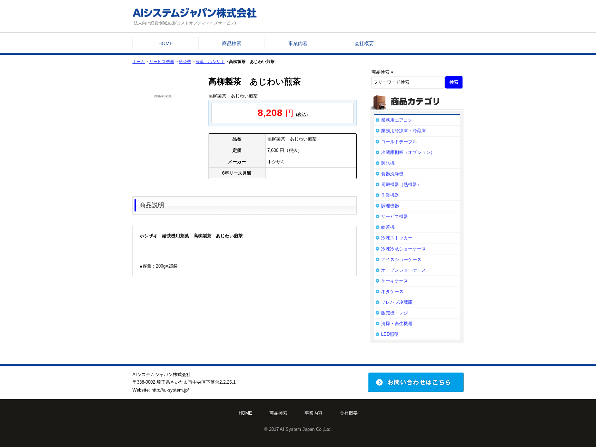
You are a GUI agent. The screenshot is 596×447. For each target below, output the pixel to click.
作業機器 (390, 195)
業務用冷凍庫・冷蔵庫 (403, 130)
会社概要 (364, 43)
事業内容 (298, 43)
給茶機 (185, 61)
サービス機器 (161, 61)
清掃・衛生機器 (397, 323)
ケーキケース (394, 280)
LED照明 (390, 334)
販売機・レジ (394, 312)
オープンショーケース (403, 270)
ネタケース (392, 291)
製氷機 (388, 163)
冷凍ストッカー (397, 237)
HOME (165, 43)
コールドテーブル (399, 141)
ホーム (138, 61)
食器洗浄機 (392, 173)
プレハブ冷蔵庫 (397, 302)
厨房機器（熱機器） (401, 184)
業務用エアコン (397, 120)
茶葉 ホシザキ (210, 61)
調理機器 (390, 205)
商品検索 (231, 43)
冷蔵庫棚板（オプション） (408, 152)
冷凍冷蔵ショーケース (403, 248)
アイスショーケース (401, 259)
